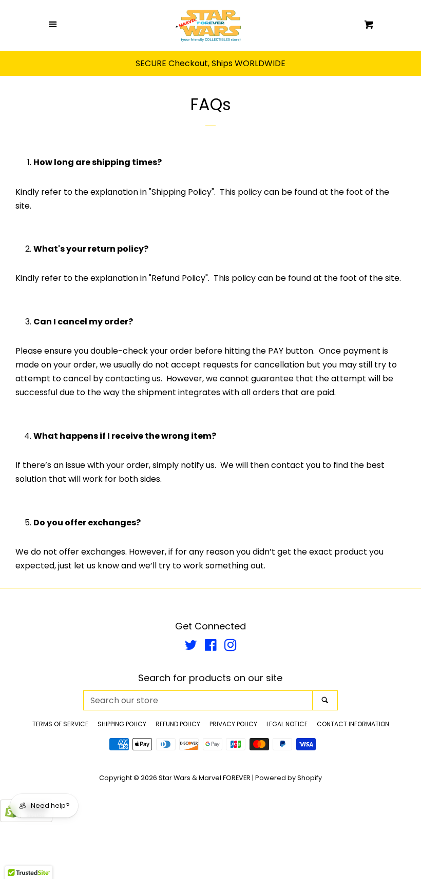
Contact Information (353, 724)
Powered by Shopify (288, 777)
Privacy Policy (233, 724)
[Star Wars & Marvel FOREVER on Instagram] (230, 647)
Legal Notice (287, 724)
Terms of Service (60, 724)
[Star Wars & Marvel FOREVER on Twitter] (191, 647)
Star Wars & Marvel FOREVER (205, 777)
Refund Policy (178, 724)
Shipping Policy (122, 724)
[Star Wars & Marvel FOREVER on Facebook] (210, 647)
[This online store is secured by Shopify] (26, 819)
